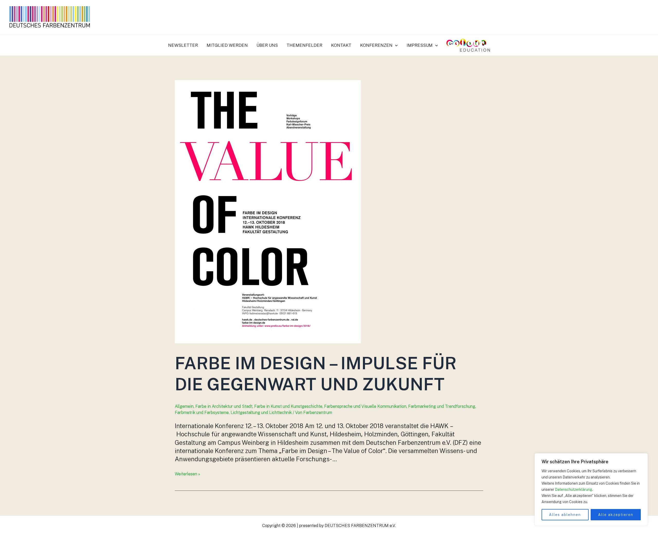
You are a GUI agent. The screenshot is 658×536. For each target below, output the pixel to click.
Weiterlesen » (187, 474)
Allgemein (184, 406)
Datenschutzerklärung (573, 489)
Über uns (267, 45)
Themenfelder (304, 45)
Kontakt (341, 45)
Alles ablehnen (565, 515)
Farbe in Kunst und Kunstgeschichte (288, 406)
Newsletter (183, 45)
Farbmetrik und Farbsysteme (202, 412)
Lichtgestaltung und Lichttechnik (261, 412)
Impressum (420, 45)
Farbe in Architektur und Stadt (223, 406)
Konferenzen (376, 45)
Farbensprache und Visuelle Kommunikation (365, 406)
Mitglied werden (227, 45)
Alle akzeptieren (615, 515)
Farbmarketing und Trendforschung (441, 406)
